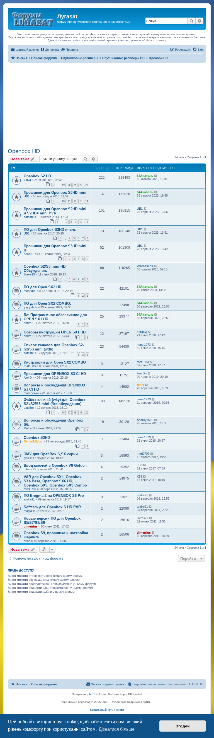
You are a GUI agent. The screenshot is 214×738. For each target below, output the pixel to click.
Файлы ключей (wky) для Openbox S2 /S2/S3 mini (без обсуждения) (54, 402)
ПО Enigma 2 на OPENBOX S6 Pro (54, 495)
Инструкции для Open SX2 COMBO (55, 362)
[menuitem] (49, 49)
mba (27, 469)
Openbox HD (24, 151)
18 (75, 412)
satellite (29, 217)
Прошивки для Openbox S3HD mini (55, 192)
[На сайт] (33, 18)
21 (75, 185)
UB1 (27, 196)
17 (69, 412)
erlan (27, 541)
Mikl (26, 428)
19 (63, 185)
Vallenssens (145, 266)
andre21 (29, 323)
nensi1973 (31, 254)
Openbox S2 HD (37, 176)
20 (69, 185)
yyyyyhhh (30, 307)
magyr (28, 510)
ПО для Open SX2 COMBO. (47, 303)
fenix (140, 384)
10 (63, 201)
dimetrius (31, 526)
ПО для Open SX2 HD (42, 287)
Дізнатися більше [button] (117, 729)
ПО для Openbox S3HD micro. (50, 230)
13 (80, 201)
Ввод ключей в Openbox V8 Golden (55, 465)
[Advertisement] (107, 105)
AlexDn (28, 377)
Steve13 (29, 274)
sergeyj (142, 331)
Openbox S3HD (37, 437)
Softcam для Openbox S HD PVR (52, 507)
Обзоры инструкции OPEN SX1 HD (55, 332)
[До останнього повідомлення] (156, 175)
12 (75, 201)
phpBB (91, 694)
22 (80, 185)
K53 (139, 465)
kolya (27, 180)
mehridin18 (31, 290)
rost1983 (30, 366)
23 (86, 185)
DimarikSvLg (33, 441)
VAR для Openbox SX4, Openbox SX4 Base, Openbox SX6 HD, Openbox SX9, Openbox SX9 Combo (55, 481)
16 (63, 412)
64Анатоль (145, 175)
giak (26, 457)
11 (69, 201)
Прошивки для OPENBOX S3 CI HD (55, 374)
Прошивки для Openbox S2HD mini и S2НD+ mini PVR (55, 211)
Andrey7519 (145, 420)
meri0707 (143, 453)
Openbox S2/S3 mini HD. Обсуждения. (45, 268)
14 (86, 201)
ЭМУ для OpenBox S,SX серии (51, 454)
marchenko (31, 393)
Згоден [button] (182, 726)
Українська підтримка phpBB (131, 701)
